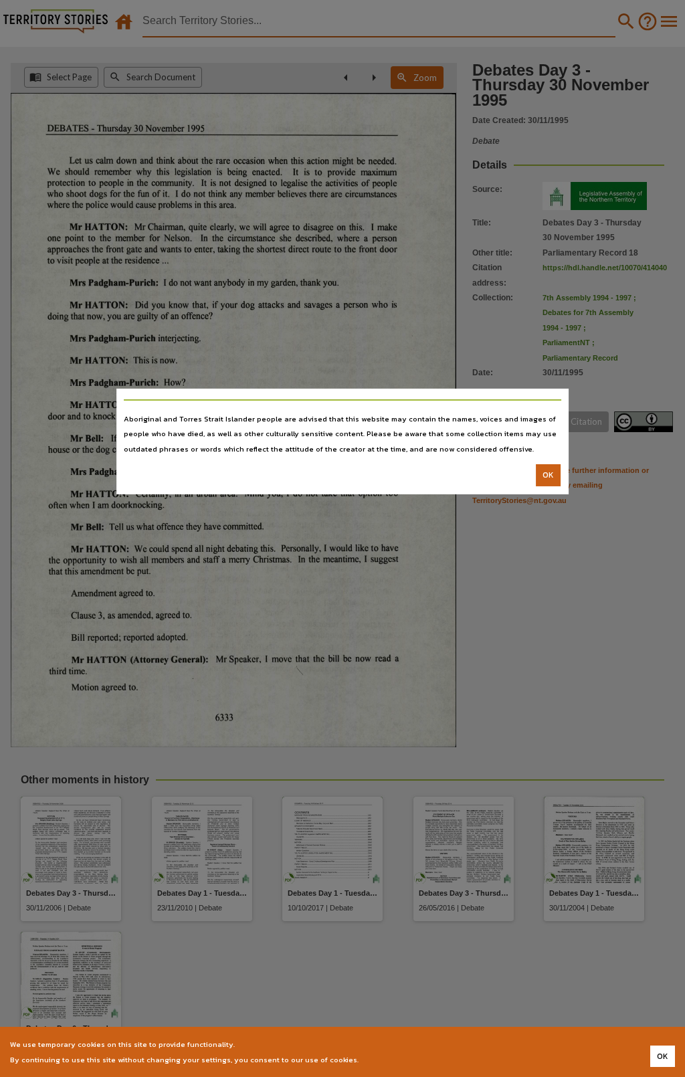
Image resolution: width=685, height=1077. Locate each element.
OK (548, 475)
